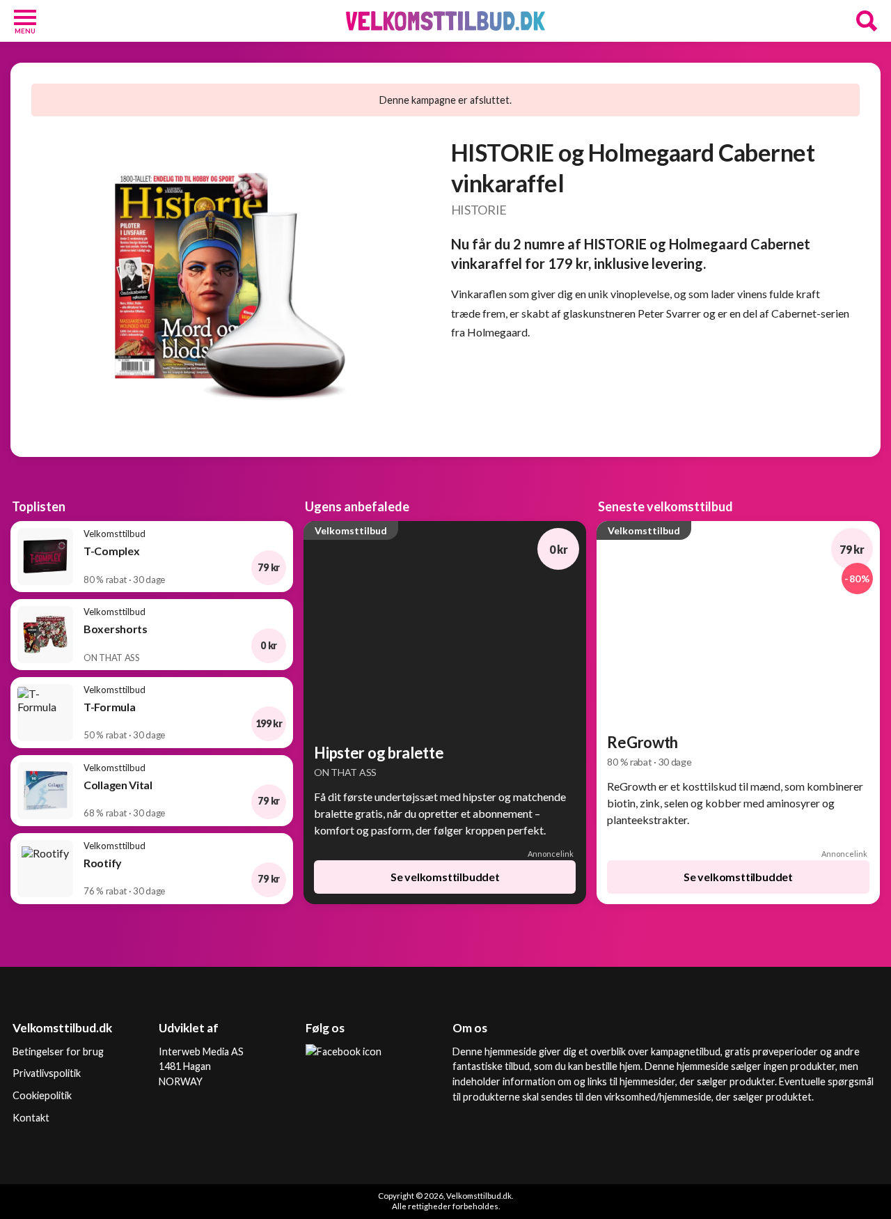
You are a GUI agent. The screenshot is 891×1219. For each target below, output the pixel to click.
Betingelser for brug (58, 1051)
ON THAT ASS (345, 772)
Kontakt (31, 1118)
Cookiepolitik (42, 1095)
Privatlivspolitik (47, 1073)
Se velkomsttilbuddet (445, 876)
